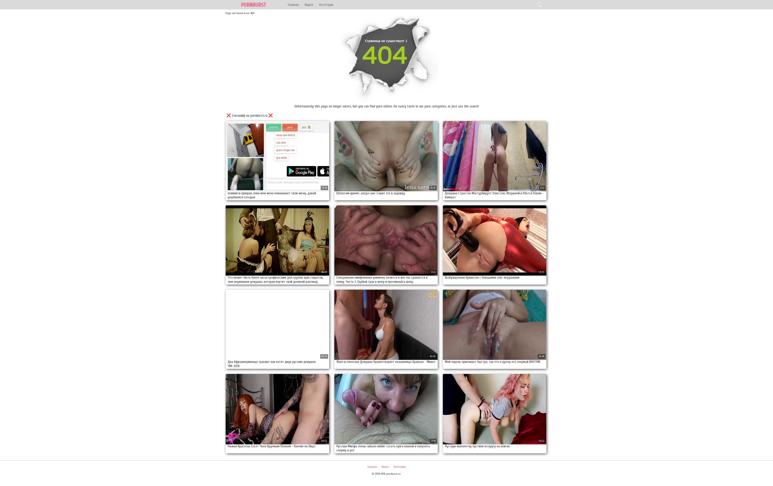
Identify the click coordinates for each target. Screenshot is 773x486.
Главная (293, 5)
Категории (326, 5)
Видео (309, 5)
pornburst (253, 5)
